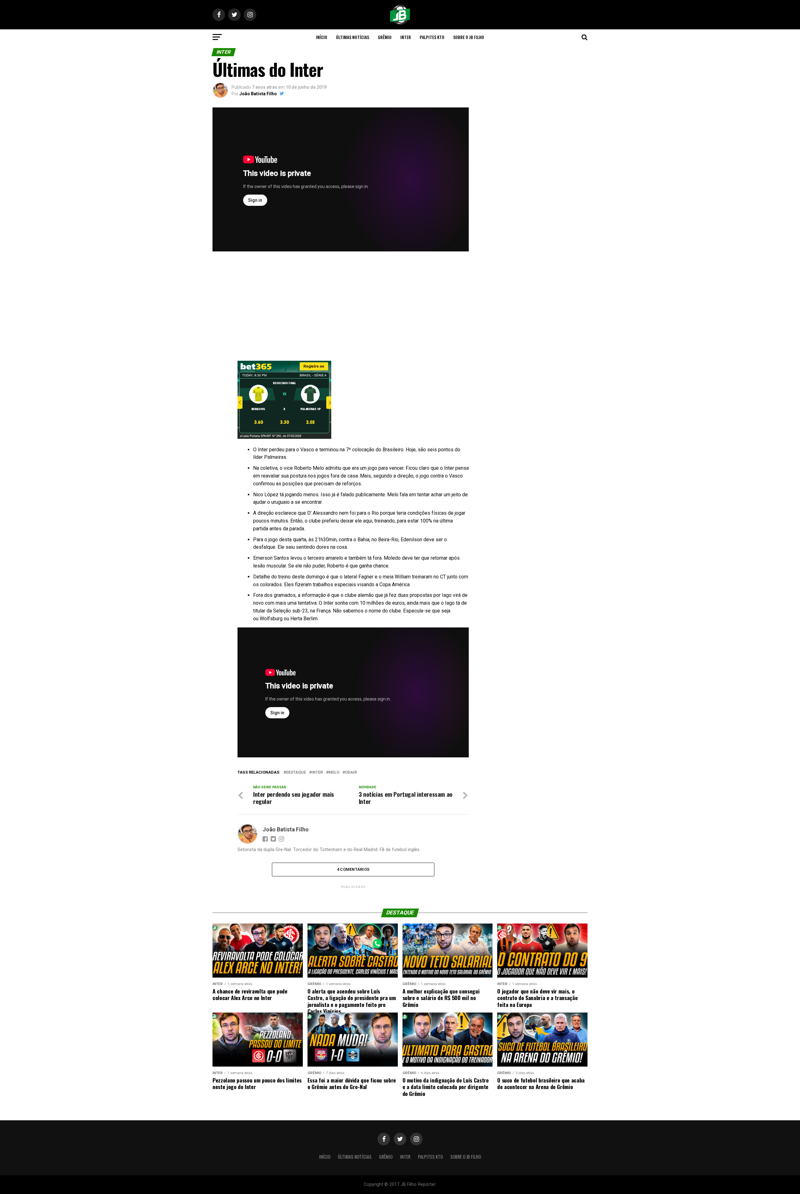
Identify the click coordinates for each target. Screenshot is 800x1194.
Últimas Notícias (352, 37)
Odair (351, 772)
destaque (296, 772)
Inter (405, 37)
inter (317, 772)
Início (321, 37)
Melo (333, 772)
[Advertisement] (340, 307)
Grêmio (385, 37)
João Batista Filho (258, 93)
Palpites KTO (432, 37)
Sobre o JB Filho (468, 37)
